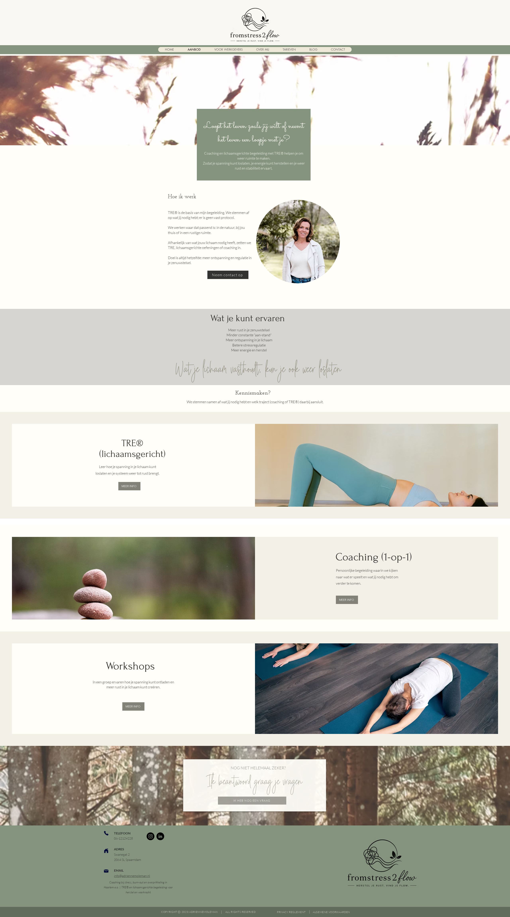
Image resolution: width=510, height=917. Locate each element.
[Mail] (106, 871)
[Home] (106, 850)
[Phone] (106, 833)
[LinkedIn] (160, 836)
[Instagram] (150, 836)
